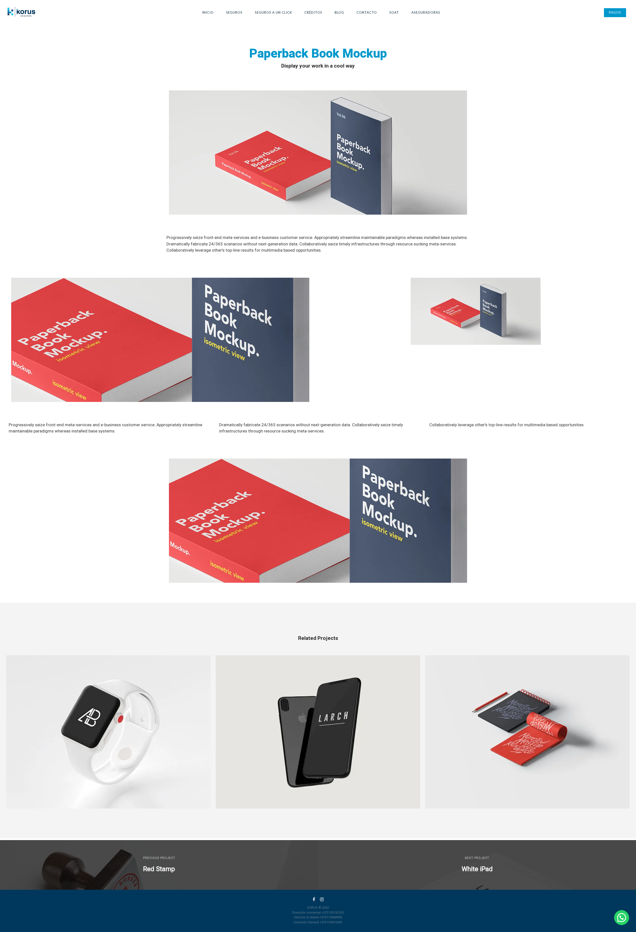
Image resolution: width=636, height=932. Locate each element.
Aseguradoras (425, 12)
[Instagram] (322, 900)
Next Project (477, 858)
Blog (339, 12)
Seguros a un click (273, 12)
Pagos (615, 12)
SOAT (394, 12)
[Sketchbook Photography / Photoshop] (527, 732)
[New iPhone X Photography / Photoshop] (318, 732)
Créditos (313, 12)
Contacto (367, 12)
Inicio (208, 12)
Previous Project (159, 858)
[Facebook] (314, 900)
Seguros (234, 12)
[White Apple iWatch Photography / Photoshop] (108, 732)
